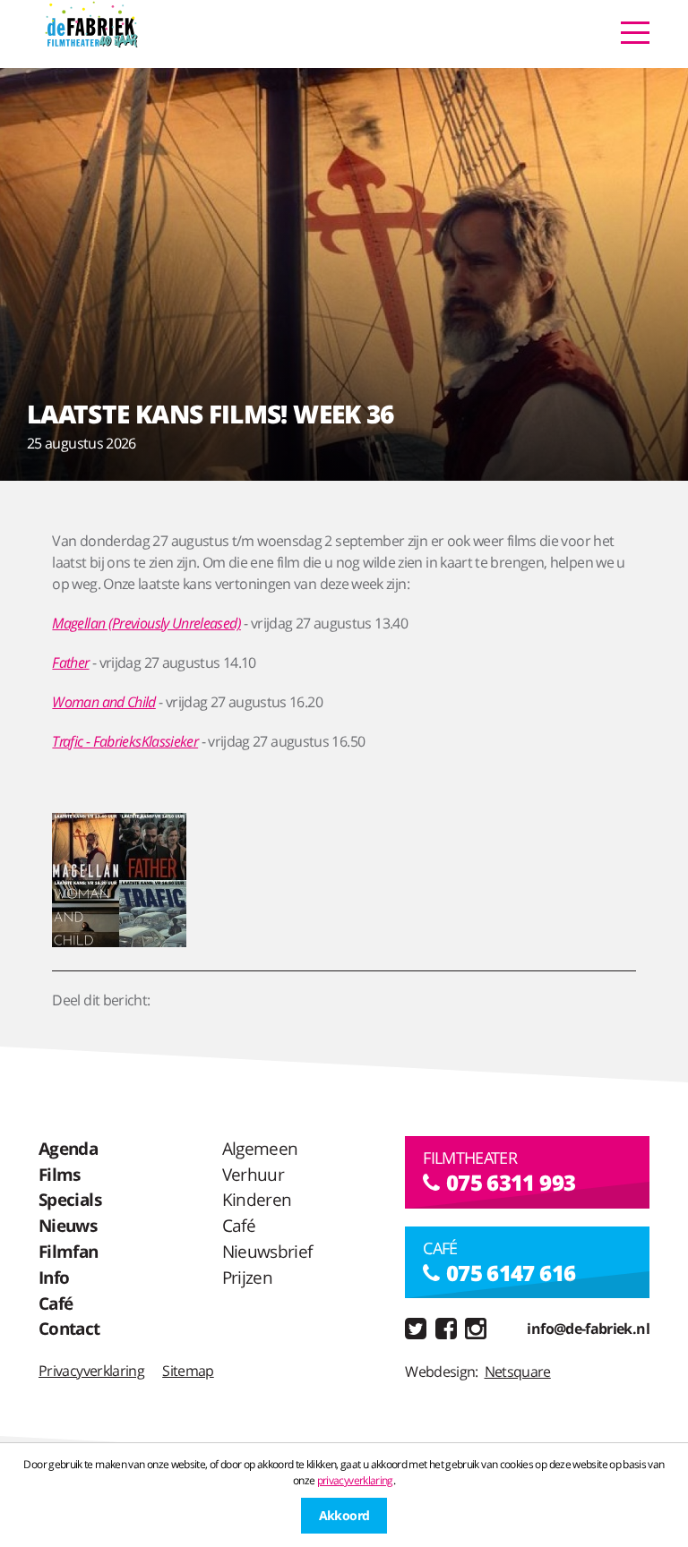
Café (56, 1303)
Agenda (68, 1148)
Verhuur (253, 1174)
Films (60, 1174)
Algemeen (260, 1148)
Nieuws (68, 1225)
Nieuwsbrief (267, 1251)
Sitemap (188, 1370)
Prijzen (247, 1277)
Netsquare (518, 1371)
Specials (70, 1199)
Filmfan (69, 1251)
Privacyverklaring (91, 1370)
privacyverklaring (355, 1480)
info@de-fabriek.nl (588, 1328)
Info (54, 1277)
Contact (69, 1328)
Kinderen (257, 1199)
